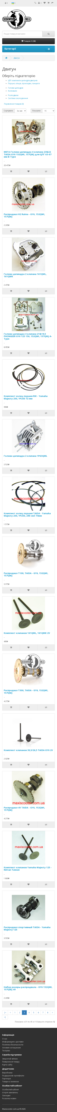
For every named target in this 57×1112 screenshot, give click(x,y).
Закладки (6, 1095)
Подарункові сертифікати (13, 1075)
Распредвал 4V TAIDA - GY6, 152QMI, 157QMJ (24, 809)
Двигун (17, 58)
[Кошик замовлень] (48, 3)
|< (5, 1012)
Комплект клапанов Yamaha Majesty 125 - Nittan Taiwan (28, 868)
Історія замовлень (10, 1092)
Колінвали (12, 91)
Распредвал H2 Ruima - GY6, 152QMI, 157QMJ (24, 215)
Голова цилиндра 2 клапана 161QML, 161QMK (25, 275)
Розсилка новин (9, 1098)
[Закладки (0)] (45, 3)
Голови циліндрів (15, 88)
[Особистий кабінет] (40, 3)
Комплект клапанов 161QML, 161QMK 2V (27, 632)
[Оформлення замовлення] (52, 3)
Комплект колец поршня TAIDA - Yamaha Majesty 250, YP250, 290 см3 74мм (27, 514)
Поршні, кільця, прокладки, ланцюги (24, 83)
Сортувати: (8, 110)
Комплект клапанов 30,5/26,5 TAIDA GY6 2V (28, 750)
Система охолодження (18, 98)
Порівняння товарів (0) (14, 104)
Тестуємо (6, 1050)
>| (5, 1017)
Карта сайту (7, 1064)
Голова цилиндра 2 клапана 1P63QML (25, 455)
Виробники (7, 1072)
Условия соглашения (11, 1047)
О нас (4, 1039)
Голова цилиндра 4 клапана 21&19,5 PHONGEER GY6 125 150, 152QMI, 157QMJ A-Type (28, 336)
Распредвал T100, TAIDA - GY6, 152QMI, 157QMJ (26, 574)
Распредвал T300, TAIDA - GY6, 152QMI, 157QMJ (26, 691)
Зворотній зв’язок (10, 1059)
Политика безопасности (12, 1044)
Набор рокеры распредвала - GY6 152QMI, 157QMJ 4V (28, 988)
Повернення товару (10, 1061)
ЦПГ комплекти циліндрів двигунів (22, 80)
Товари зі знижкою (10, 1081)
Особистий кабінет (10, 1089)
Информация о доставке (13, 1041)
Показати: (36, 110)
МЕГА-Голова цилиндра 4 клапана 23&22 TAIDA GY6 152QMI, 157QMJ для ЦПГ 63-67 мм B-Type (27, 154)
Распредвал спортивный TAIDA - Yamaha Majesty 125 (27, 928)
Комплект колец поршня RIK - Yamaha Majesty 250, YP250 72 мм (26, 397)
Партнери (6, 1078)
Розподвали (13, 95)
